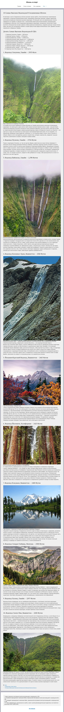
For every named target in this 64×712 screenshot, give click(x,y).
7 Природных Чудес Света (10, 686)
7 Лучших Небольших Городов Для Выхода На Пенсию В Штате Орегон (20, 687)
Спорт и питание (27, 6)
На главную (32, 708)
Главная (19, 6)
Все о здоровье (37, 6)
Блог (44, 6)
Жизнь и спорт (32, 2)
